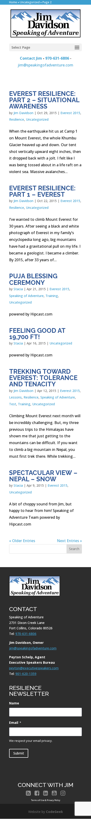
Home (13, 2)
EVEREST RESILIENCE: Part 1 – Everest (42, 191)
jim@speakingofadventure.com (45, 65)
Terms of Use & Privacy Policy (45, 800)
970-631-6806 (57, 58)
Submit (18, 753)
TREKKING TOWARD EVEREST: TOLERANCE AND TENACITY (43, 378)
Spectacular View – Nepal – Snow (43, 476)
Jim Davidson (23, 113)
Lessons (15, 397)
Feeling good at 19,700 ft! (37, 334)
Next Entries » (69, 540)
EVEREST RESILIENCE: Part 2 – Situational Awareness (44, 100)
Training (52, 296)
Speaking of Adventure (26, 296)
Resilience (16, 119)
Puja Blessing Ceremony (33, 279)
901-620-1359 (25, 673)
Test (12, 404)
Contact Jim (31, 58)
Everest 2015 (70, 113)
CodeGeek (54, 811)
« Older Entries (22, 540)
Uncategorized (30, 2)
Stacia (18, 289)
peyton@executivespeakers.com (34, 668)
